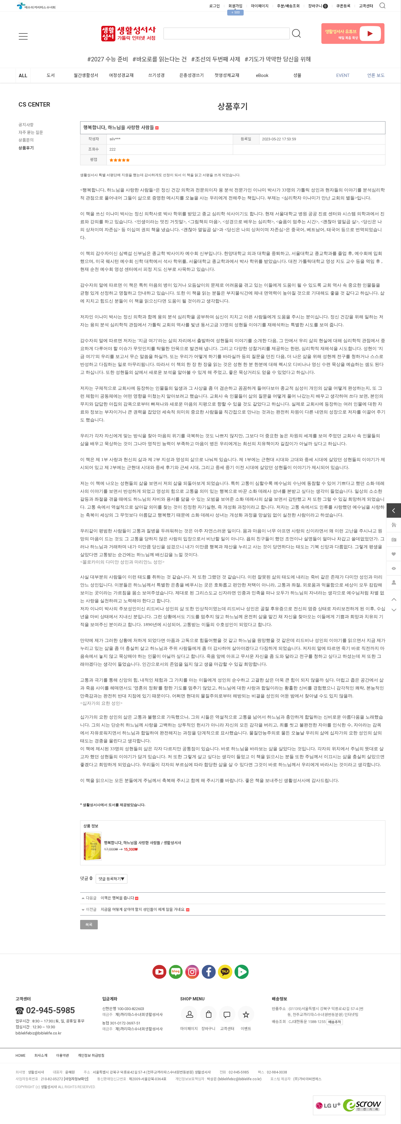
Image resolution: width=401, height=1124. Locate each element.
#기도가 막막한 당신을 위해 (278, 59)
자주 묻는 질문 (30, 132)
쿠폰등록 (343, 6)
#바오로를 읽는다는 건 (159, 59)
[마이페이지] (394, 582)
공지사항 (26, 124)
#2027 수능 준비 (107, 59)
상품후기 (26, 148)
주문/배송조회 (288, 6)
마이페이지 (260, 6)
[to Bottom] (394, 610)
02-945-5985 (50, 1010)
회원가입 (235, 6)
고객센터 (366, 6)
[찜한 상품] (394, 553)
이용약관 (62, 1056)
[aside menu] (23, 36)
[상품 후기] (394, 539)
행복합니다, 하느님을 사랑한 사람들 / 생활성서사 (142, 843)
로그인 (214, 6)
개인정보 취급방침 (91, 1056)
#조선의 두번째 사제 (215, 59)
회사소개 (40, 1056)
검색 (382, 6)
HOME (21, 1056)
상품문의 (26, 140)
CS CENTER (34, 104)
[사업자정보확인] (76, 1079)
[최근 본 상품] (394, 568)
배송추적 (334, 1022)
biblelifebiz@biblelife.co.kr (38, 1033)
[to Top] (394, 599)
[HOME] (394, 524)
